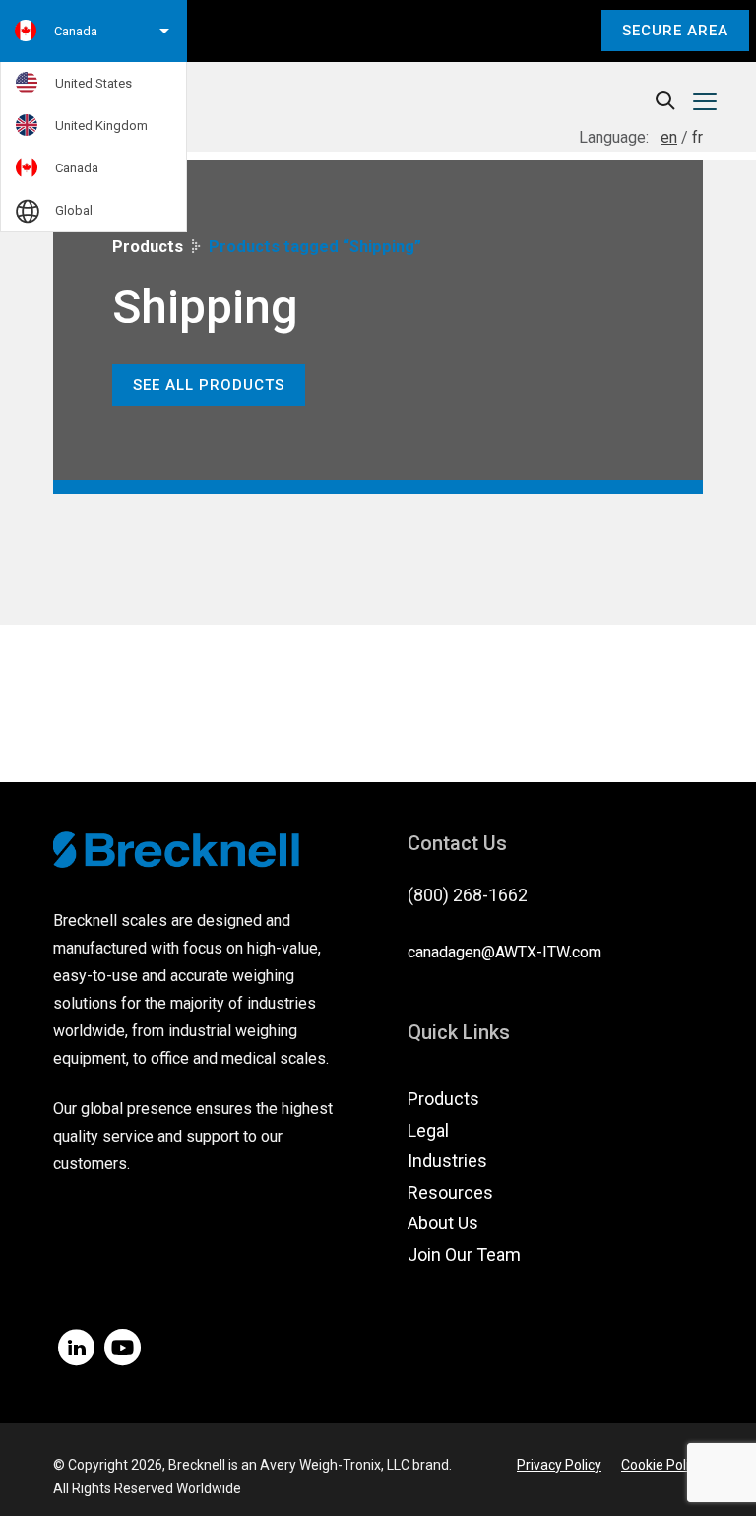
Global (74, 210)
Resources (450, 1192)
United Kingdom (101, 125)
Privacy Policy (559, 1465)
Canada (76, 168)
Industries (447, 1161)
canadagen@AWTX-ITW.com (504, 952)
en (669, 137)
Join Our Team (464, 1254)
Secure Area (675, 30)
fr (697, 137)
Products (147, 246)
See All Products (208, 385)
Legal (428, 1130)
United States (93, 83)
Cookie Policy (662, 1465)
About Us (443, 1223)
